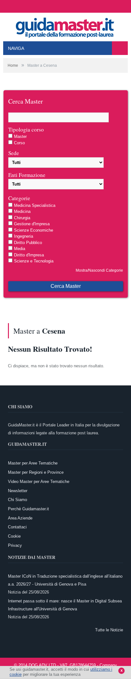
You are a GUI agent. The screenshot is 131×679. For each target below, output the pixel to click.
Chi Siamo (17, 499)
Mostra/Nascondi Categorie (99, 270)
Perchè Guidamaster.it (28, 508)
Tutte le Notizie (109, 630)
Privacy (15, 545)
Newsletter (17, 490)
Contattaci (17, 527)
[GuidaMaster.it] (65, 25)
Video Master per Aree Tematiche (38, 481)
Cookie (14, 536)
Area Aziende (20, 518)
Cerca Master (66, 286)
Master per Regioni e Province (36, 472)
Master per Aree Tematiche (33, 463)
